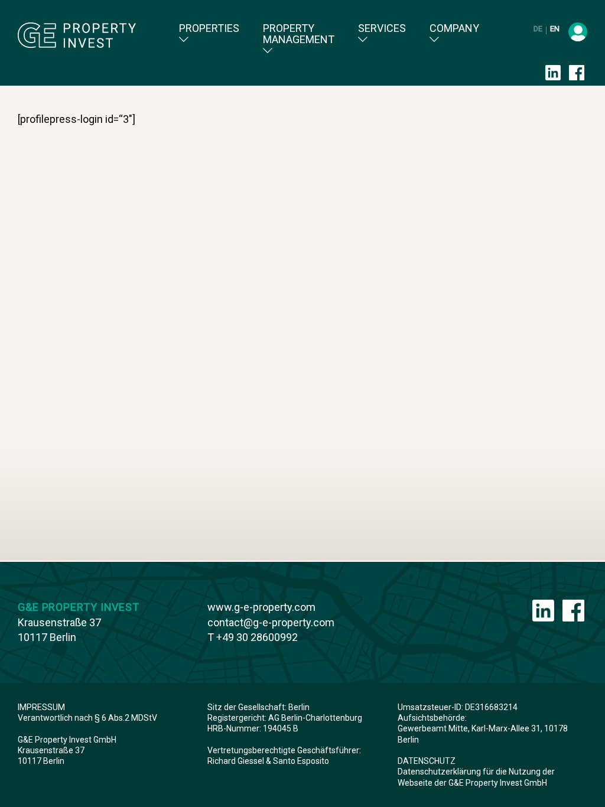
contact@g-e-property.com (270, 622)
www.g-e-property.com (261, 607)
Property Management (298, 33)
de (539, 28)
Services (382, 28)
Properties (209, 28)
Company (454, 28)
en (555, 28)
